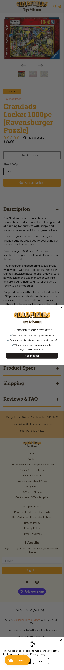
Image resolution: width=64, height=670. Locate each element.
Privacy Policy (38, 654)
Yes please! (32, 355)
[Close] (61, 640)
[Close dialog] (61, 307)
